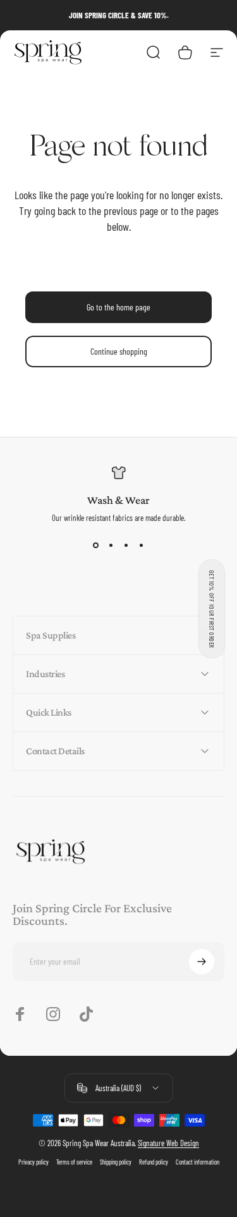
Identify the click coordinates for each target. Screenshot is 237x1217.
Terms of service (74, 1162)
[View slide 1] (96, 545)
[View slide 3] (126, 545)
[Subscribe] (201, 961)
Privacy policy (33, 1162)
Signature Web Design (168, 1143)
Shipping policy (115, 1162)
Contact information (197, 1162)
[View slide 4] (141, 545)
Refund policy (153, 1162)
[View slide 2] (111, 545)
